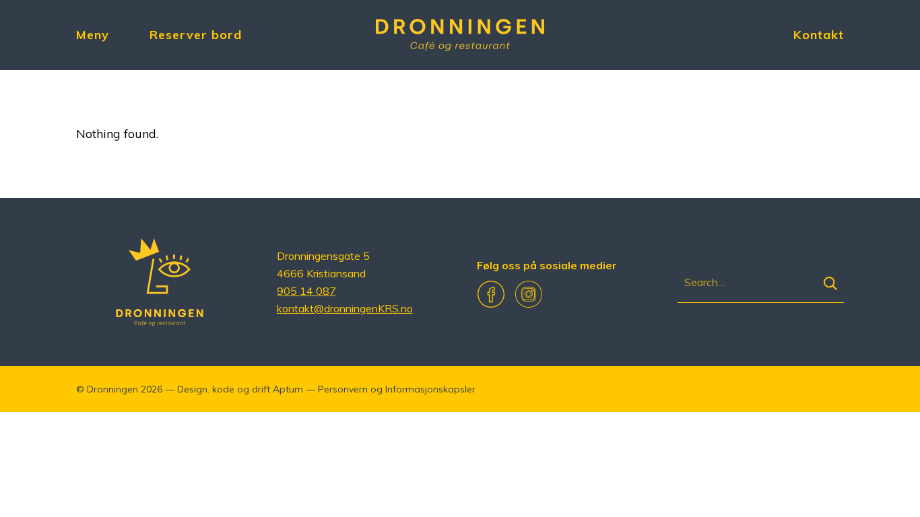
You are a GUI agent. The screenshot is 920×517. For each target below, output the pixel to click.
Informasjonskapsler (430, 389)
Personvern (343, 389)
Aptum (288, 389)
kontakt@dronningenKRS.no (345, 308)
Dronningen (112, 389)
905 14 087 (306, 291)
